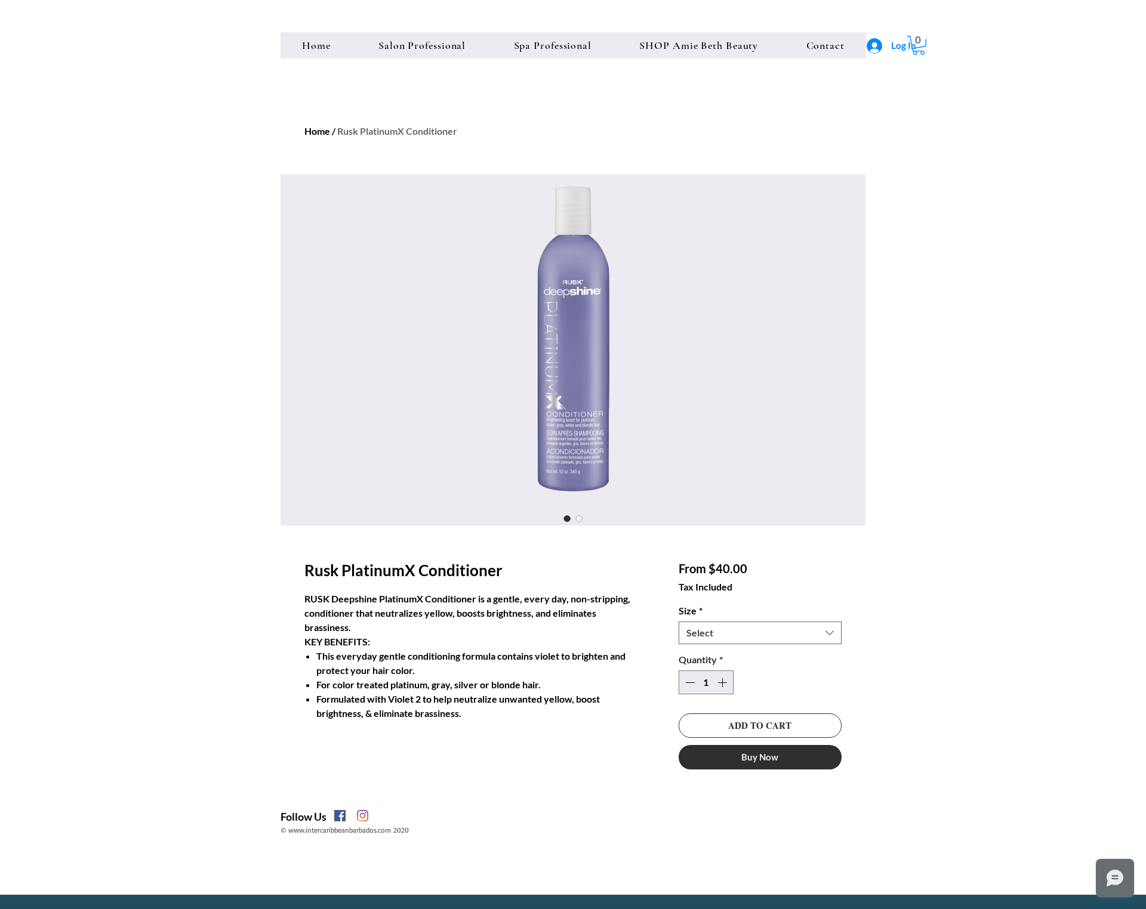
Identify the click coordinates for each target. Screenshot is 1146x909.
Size (691, 610)
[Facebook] (340, 815)
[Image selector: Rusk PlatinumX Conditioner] (567, 518)
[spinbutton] (706, 682)
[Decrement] (688, 682)
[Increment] (723, 682)
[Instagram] (362, 815)
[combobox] (760, 633)
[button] (918, 45)
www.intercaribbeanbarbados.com (339, 829)
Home (317, 131)
